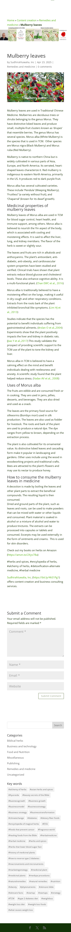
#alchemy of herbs (17, 789)
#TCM (11, 898)
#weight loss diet (16, 904)
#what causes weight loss (20, 910)
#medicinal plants (17, 875)
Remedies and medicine (21, 66)
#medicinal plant (39, 869)
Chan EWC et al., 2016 (50, 283)
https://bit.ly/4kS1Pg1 (46, 577)
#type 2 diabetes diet (28, 898)
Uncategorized (15, 774)
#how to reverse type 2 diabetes (23, 858)
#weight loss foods (37, 904)
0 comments (45, 66)
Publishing (13, 763)
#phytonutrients (28, 887)
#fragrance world (46, 829)
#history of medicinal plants (21, 852)
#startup (31, 892)
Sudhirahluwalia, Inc (22, 62)
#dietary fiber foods (49, 818)
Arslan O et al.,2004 (50, 327)
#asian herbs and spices (41, 789)
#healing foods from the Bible (22, 835)
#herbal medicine (16, 841)
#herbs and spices (37, 841)
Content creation (27, 20)
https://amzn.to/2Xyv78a (23, 554)
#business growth (36, 800)
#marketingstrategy (18, 869)
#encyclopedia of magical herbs (23, 823)
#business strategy (17, 812)
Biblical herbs (15, 740)
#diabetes (32, 818)
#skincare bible (46, 887)
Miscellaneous (15, 757)
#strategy (55, 892)
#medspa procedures (39, 875)
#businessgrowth (16, 800)
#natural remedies (38, 881)
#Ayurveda (13, 795)
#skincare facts (15, 892)
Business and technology (22, 746)
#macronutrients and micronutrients (25, 864)
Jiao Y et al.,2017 (17, 341)
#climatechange (16, 818)
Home (10, 20)
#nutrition (55, 881)
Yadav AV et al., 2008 (46, 378)
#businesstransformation (42, 812)
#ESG (45, 823)
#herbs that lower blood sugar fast (25, 846)
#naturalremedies (17, 881)
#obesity (12, 887)
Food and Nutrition (18, 752)
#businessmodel (16, 806)
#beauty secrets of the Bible (35, 795)
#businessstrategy (36, 806)
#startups (43, 892)
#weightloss (47, 898)
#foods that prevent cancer (21, 829)
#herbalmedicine (48, 835)
